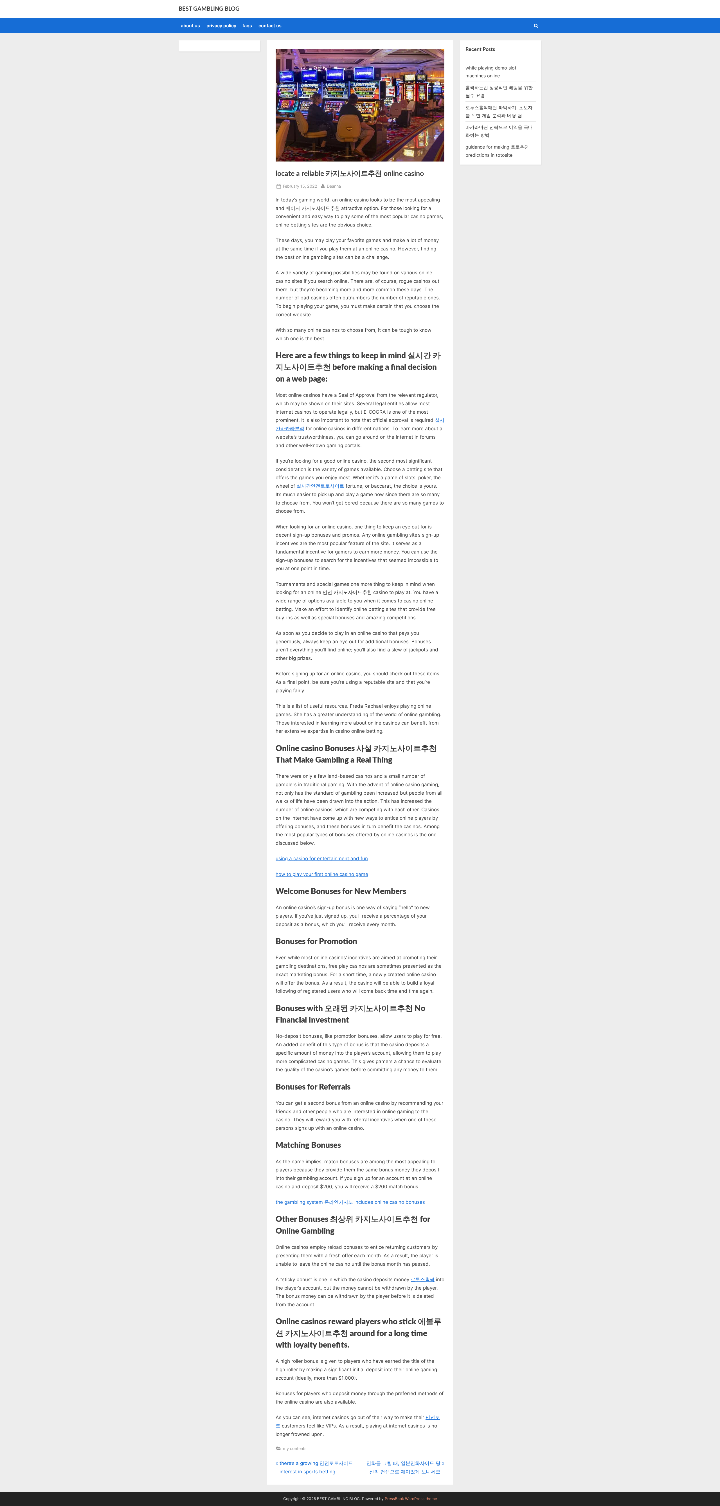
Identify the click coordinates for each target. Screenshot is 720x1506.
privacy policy (221, 25)
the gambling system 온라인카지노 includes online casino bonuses (350, 1202)
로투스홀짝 (423, 1279)
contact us (270, 25)
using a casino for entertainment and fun (322, 858)
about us (190, 25)
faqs (247, 25)
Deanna (334, 186)
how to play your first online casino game (322, 874)
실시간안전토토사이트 (320, 486)
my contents (295, 1448)
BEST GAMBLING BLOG (209, 9)
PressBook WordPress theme (411, 1498)
